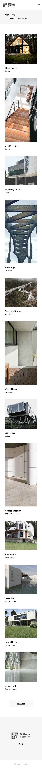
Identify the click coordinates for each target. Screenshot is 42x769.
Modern (7, 436)
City (14, 602)
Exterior (8, 149)
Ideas (7, 558)
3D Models (8, 514)
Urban (7, 193)
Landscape (8, 271)
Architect (8, 315)
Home (12, 19)
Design (7, 71)
